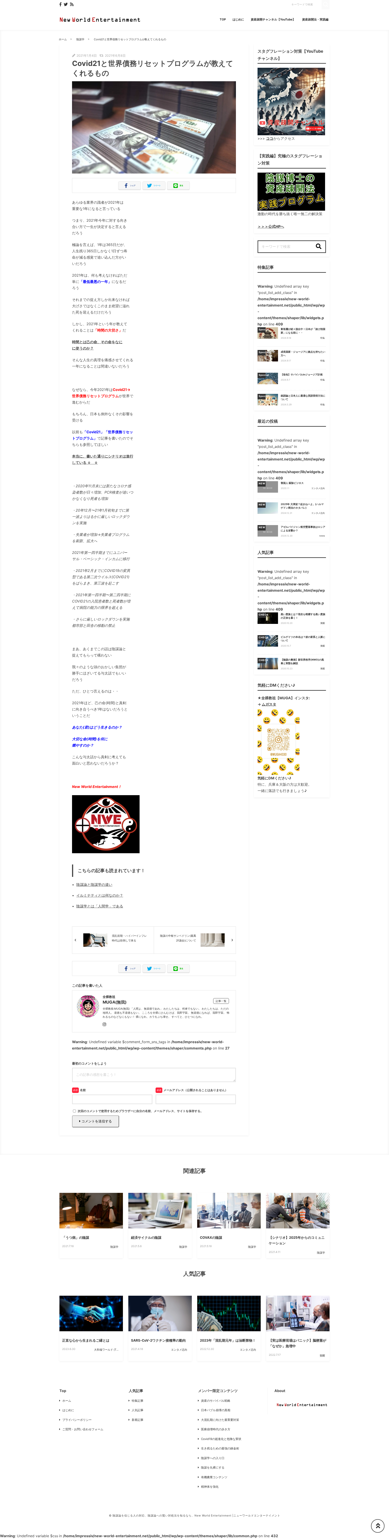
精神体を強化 (210, 1486)
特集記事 (137, 1400)
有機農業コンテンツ (214, 1477)
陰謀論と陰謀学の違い (94, 884)
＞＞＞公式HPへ (271, 226)
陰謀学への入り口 (212, 1458)
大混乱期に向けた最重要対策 (220, 1420)
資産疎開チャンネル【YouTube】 (273, 19)
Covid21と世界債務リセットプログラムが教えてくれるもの (130, 39)
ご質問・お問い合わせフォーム (82, 1429)
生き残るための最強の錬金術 (220, 1448)
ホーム (63, 39)
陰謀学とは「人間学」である (99, 906)
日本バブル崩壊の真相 (215, 1410)
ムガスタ (269, 704)
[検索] (318, 246)
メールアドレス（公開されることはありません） (195, 1090)
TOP (223, 19)
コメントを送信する (96, 1121)
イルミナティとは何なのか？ (99, 895)
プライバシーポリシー (77, 1420)
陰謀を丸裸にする (212, 1467)
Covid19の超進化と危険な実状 (221, 1439)
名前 (83, 1090)
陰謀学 (80, 39)
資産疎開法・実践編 (315, 19)
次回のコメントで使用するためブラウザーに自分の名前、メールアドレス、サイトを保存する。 (140, 1111)
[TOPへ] (377, 1526)
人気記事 (137, 1410)
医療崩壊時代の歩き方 (215, 1429)
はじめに (238, 19)
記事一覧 (221, 1001)
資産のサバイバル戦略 (215, 1400)
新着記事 (137, 1420)
